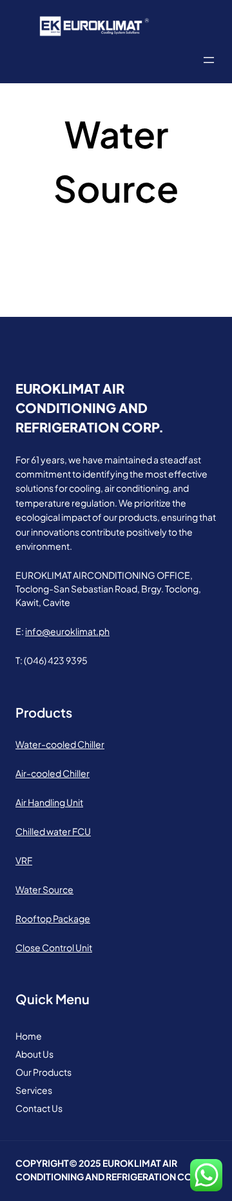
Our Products (43, 1072)
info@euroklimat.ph (67, 631)
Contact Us (39, 1108)
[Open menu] (209, 60)
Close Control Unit (53, 947)
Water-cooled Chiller (59, 744)
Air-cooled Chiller (52, 773)
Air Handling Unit (49, 802)
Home (28, 1036)
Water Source (44, 889)
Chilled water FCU (53, 831)
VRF (23, 860)
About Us (34, 1054)
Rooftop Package (52, 918)
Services (33, 1090)
